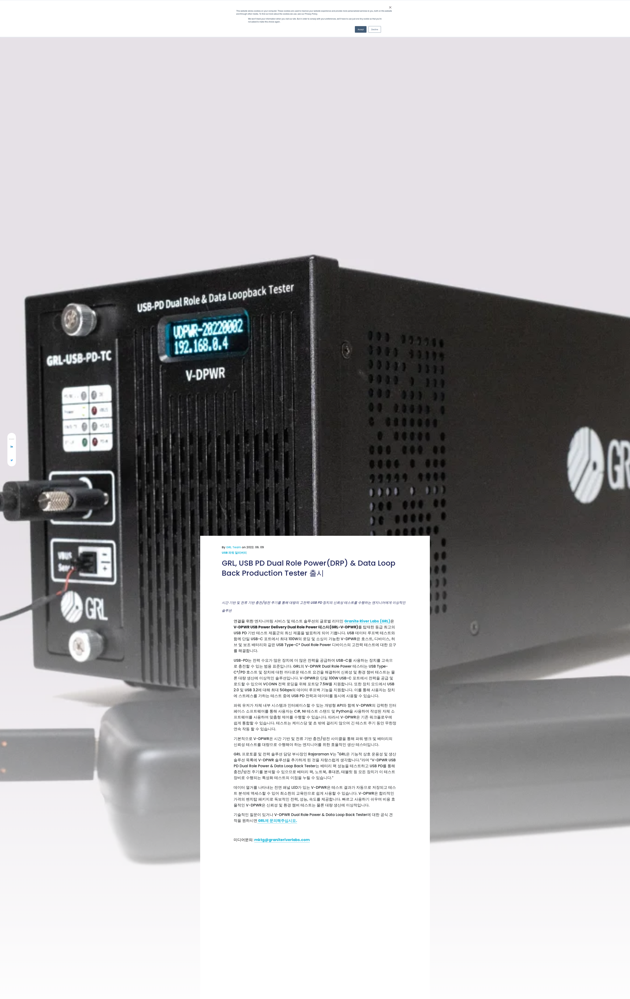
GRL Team (233, 547)
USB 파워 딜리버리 (234, 553)
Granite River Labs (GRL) (367, 621)
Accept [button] (361, 29)
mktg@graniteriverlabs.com (282, 839)
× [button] (390, 6)
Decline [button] (374, 29)
